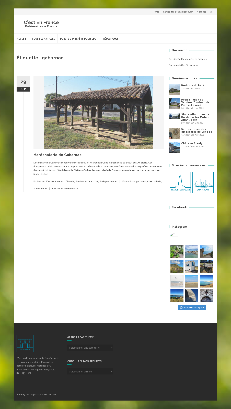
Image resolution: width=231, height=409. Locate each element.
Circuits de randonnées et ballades (188, 59)
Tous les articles (43, 38)
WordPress (49, 394)
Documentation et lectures (183, 65)
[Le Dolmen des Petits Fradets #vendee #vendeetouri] (206, 266)
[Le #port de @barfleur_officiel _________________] (191, 251)
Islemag (21, 394)
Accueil (22, 38)
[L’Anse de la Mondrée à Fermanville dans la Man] (206, 281)
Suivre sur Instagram (194, 307)
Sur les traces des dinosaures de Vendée (196, 130)
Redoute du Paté (193, 85)
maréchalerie (154, 181)
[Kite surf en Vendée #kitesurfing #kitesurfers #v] (176, 281)
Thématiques (110, 38)
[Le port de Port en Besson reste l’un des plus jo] (176, 295)
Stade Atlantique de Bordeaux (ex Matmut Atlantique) (196, 117)
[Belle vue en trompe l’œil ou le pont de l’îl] (191, 281)
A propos (201, 11)
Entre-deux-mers (55, 181)
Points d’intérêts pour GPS (78, 38)
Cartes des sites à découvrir (178, 11)
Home (156, 11)
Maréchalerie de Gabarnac (57, 155)
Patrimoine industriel (86, 181)
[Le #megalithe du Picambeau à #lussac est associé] (176, 251)
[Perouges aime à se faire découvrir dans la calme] (206, 295)
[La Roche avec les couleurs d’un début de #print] (176, 266)
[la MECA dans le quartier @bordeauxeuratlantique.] (191, 295)
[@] (179, 237)
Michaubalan (40, 188)
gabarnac (141, 181)
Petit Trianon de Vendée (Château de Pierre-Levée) (195, 102)
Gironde (70, 181)
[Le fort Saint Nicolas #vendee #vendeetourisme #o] (206, 251)
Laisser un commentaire (65, 188)
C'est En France (41, 22)
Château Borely (192, 143)
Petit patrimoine (108, 181)
